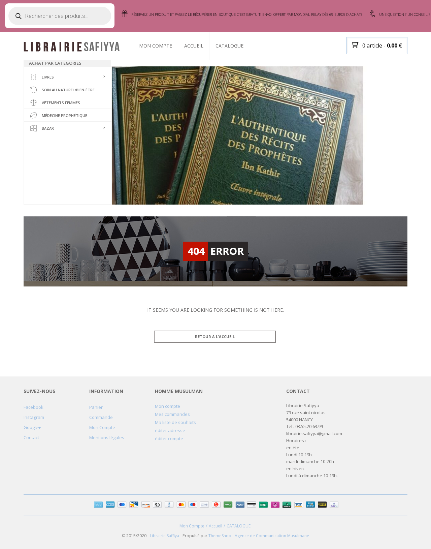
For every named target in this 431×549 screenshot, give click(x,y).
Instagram (34, 417)
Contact (31, 437)
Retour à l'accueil (215, 336)
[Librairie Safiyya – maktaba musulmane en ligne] (74, 46)
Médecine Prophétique (64, 115)
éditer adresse (170, 430)
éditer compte (169, 438)
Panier (96, 407)
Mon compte (167, 406)
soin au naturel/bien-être (68, 89)
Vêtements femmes (61, 102)
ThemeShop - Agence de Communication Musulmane (258, 536)
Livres (48, 77)
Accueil (193, 45)
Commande (101, 417)
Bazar (48, 128)
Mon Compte (155, 45)
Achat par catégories (55, 63)
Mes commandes (172, 414)
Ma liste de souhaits (175, 422)
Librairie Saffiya (164, 536)
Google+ (32, 427)
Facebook (33, 407)
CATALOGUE (229, 45)
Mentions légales (106, 437)
